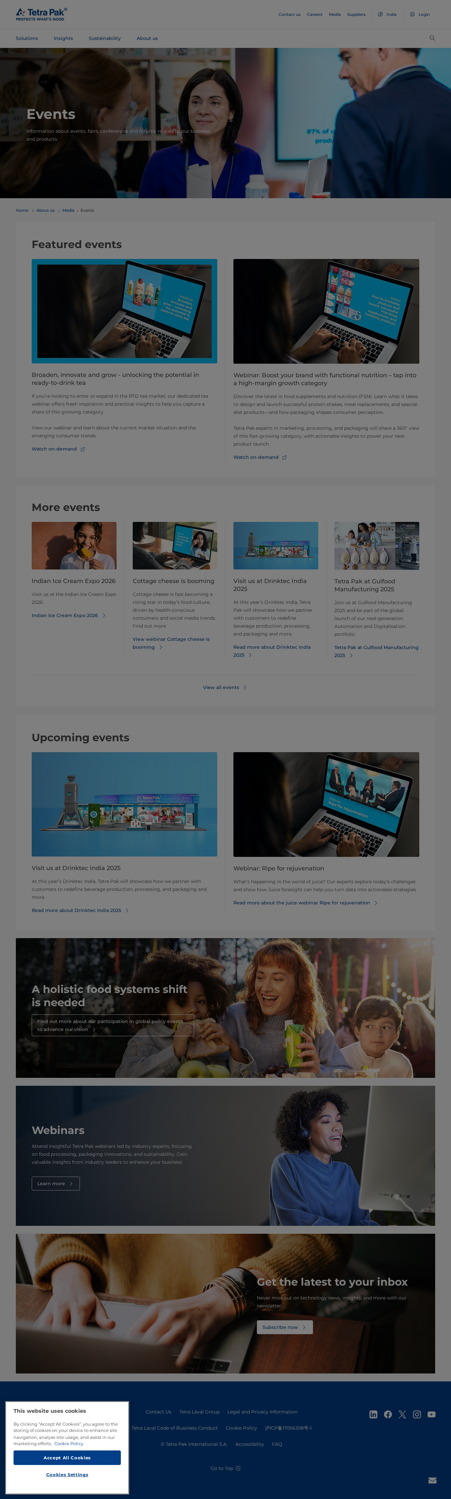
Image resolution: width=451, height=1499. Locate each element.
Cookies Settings (67, 1474)
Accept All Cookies (67, 1457)
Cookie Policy (68, 1443)
